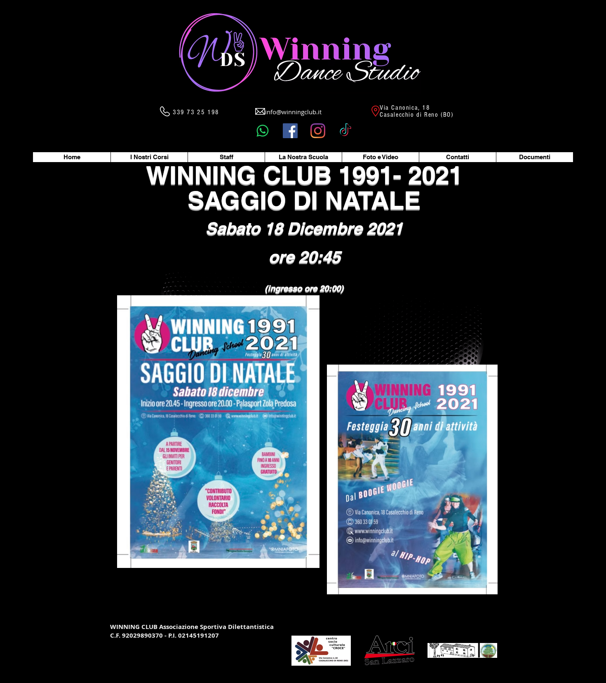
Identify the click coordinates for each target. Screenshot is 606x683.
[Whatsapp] (262, 130)
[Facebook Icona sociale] (290, 130)
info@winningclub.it (293, 112)
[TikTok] (345, 130)
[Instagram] (317, 130)
